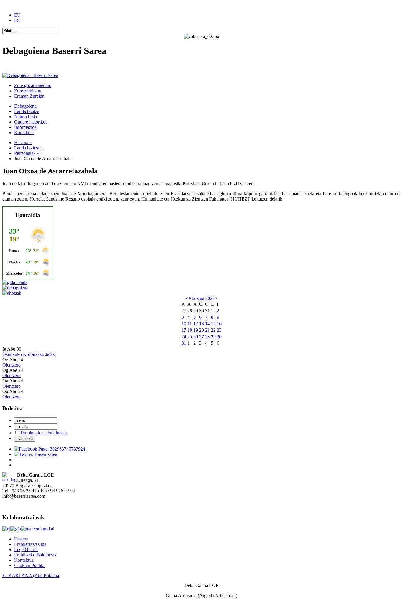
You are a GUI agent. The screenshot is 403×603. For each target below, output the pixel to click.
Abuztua (196, 298)
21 (207, 330)
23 (219, 330)
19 (195, 330)
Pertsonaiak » (26, 153)
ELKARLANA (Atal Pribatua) (31, 575)
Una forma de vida (19, 65)
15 (213, 323)
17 (183, 330)
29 (213, 336)
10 (183, 323)
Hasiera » (23, 142)
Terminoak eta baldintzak (43, 432)
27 (201, 336)
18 (189, 330)
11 (189, 323)
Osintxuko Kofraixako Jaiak (28, 354)
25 (189, 336)
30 (219, 336)
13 (201, 323)
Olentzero (11, 364)
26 (195, 336)
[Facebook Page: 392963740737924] (49, 448)
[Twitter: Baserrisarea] (35, 454)
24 (183, 336)
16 (219, 323)
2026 (210, 298)
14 (207, 323)
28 (207, 336)
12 (195, 323)
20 (201, 330)
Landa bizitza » (28, 147)
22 (213, 330)
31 (183, 343)
